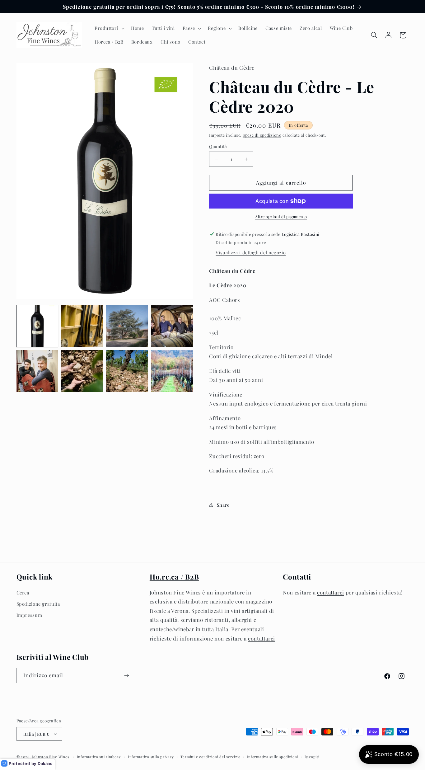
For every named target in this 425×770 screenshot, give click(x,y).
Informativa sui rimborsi (99, 756)
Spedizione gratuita (38, 603)
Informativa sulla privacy (151, 756)
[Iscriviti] (126, 675)
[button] (109, 28)
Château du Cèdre (232, 270)
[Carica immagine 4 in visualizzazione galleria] (172, 326)
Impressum (29, 615)
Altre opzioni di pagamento (281, 216)
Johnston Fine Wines (50, 756)
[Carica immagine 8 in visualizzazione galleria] (172, 371)
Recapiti (312, 756)
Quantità (218, 146)
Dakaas (45, 763)
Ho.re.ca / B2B (174, 576)
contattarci (261, 638)
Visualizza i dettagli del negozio (251, 252)
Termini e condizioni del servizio (210, 756)
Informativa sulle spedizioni (272, 756)
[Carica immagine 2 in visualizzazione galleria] (82, 326)
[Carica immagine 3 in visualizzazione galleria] (127, 326)
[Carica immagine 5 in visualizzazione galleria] (37, 371)
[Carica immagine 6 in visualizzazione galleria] (82, 371)
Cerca (22, 592)
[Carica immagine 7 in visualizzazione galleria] (127, 371)
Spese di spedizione (262, 135)
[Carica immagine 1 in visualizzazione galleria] (37, 326)
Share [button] (223, 505)
